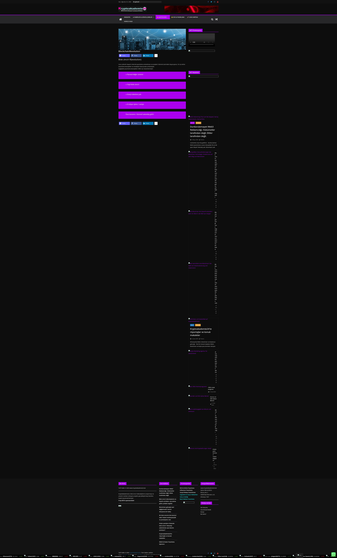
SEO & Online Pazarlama (187, 488)
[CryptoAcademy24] (120, 19)
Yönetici (202, 139)
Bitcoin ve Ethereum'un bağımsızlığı (216, 421)
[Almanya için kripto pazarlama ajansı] (201, 367)
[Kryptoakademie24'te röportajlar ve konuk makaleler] (204, 320)
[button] (153, 17)
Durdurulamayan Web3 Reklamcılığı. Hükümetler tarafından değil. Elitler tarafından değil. (202, 131)
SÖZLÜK (192, 123)
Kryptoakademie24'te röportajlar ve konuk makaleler (201, 332)
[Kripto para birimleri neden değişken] (200, 459)
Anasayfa (127, 17)
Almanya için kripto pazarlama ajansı (216, 362)
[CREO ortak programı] (198, 389)
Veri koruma (204, 507)
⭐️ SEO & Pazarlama (177, 17)
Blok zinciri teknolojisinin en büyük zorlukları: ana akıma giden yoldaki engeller (216, 175)
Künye (202, 512)
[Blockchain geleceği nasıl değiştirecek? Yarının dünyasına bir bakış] (201, 235)
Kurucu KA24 (128, 21)
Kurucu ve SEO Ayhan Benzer (213, 398)
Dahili (192, 325)
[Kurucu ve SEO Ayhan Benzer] (199, 401)
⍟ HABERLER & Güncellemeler (142, 17)
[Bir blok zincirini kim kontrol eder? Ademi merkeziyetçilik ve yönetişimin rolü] (201, 288)
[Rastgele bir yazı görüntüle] (216, 19)
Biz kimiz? (203, 514)
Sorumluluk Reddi (206, 510)
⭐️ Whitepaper (162, 17)
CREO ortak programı (211, 388)
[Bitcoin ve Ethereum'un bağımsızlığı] (201, 427)
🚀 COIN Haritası (192, 17)
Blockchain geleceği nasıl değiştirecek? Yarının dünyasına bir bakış (216, 230)
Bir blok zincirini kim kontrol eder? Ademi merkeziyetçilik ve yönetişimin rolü (216, 284)
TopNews (198, 123)
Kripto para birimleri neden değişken (215, 454)
